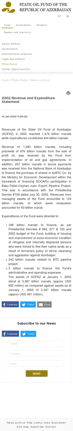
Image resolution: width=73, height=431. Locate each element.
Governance (10, 49)
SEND (37, 373)
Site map (23, 426)
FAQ (30, 422)
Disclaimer (58, 422)
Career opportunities (16, 69)
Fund (7, 25)
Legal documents (13, 59)
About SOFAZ (11, 44)
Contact (50, 426)
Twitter (30, 304)
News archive (16, 422)
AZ (59, 16)
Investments (23, 25)
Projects (42, 25)
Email (47, 304)
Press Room (9, 64)
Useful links (42, 422)
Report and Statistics (17, 32)
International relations (17, 54)
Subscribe (37, 426)
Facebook (12, 304)
